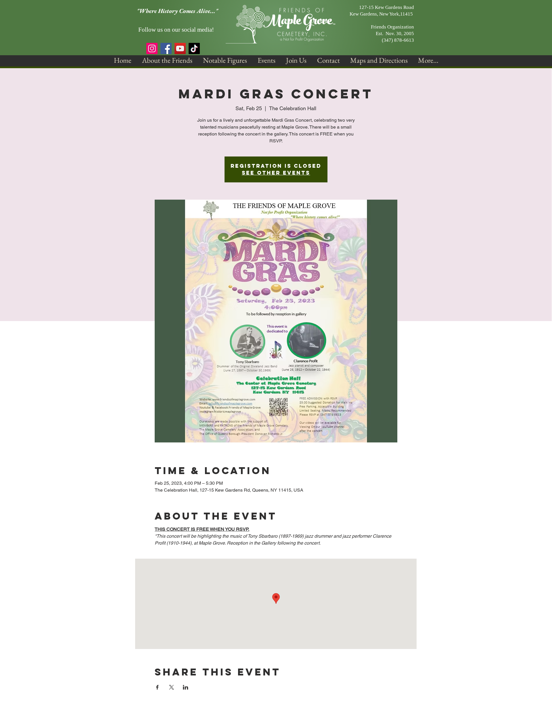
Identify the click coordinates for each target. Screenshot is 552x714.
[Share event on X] (171, 687)
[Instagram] (152, 48)
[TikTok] (194, 48)
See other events (276, 172)
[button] (167, 60)
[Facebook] (166, 48)
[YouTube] (180, 48)
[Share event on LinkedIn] (185, 687)
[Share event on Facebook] (157, 687)
